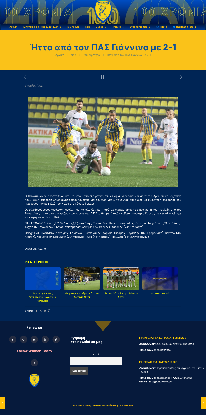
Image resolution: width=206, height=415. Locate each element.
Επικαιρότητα (91, 55)
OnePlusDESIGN (101, 405)
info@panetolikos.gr (160, 381)
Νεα (73, 55)
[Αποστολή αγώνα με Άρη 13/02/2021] (203, 403)
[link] (103, 12)
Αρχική (60, 55)
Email (96, 354)
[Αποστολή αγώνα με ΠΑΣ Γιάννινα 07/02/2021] (2, 403)
